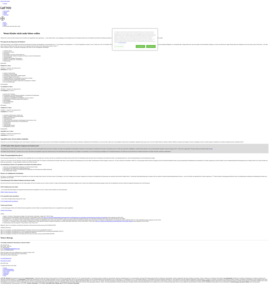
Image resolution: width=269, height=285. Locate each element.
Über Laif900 (6, 11)
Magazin (5, 12)
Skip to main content (5, 1)
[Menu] (1, 6)
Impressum (5, 274)
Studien (5, 13)
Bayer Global (6, 271)
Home (4, 22)
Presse (4, 275)
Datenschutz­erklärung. (122, 42)
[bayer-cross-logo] (2, 20)
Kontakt (5, 3)
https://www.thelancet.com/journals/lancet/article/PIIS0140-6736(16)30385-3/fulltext (114, 221)
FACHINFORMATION (6, 258)
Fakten (4, 25)
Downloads (5, 14)
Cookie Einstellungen (119, 46)
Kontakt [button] (5, 268)
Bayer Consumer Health (8, 270)
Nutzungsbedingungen (8, 269)
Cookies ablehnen (140, 46)
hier (211, 148)
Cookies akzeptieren (151, 46)
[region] (135, 39)
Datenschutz (6, 273)
